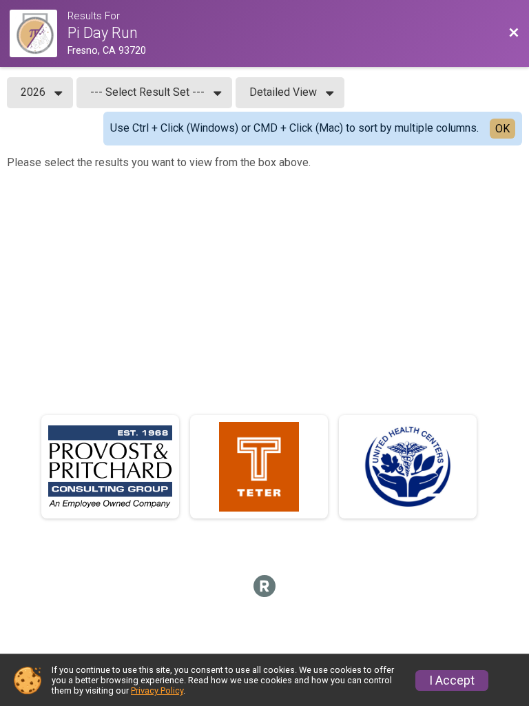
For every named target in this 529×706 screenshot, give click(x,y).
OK (502, 128)
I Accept (452, 680)
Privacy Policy (157, 690)
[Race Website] (39, 33)
